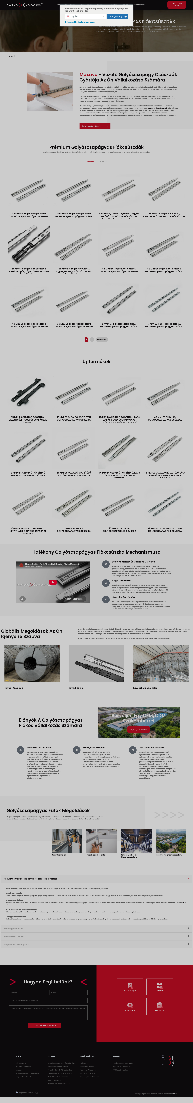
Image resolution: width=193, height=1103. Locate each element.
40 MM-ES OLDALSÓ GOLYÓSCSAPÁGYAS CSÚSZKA (165, 418)
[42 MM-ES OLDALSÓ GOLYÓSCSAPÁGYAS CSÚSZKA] (73, 503)
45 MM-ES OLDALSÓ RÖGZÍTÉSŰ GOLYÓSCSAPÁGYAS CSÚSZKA (73, 474)
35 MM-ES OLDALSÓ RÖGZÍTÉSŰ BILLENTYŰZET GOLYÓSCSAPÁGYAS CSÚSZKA (28, 420)
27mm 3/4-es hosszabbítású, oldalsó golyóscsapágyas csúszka (119, 325)
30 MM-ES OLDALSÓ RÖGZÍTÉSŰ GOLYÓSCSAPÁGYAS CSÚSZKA (74, 418)
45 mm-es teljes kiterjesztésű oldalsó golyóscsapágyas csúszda (119, 270)
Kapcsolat (159, 1010)
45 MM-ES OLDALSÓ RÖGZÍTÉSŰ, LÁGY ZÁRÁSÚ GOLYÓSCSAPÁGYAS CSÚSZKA (119, 475)
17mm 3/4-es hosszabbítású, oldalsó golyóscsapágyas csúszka (164, 325)
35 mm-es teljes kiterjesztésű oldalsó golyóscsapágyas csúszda (29, 215)
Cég (58, 5)
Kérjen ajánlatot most (138, 729)
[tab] (89, 162)
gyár (34, 895)
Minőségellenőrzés (13, 928)
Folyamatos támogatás (16, 944)
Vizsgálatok (130, 1010)
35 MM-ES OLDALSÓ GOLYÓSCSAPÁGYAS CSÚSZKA (119, 529)
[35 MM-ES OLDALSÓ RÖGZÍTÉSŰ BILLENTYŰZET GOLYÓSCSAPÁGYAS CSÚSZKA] (28, 392)
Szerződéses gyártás (15, 936)
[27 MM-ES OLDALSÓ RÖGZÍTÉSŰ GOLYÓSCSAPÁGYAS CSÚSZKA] (28, 448)
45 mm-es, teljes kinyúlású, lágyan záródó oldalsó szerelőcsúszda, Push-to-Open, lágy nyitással (119, 216)
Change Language (118, 16)
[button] (176, 5)
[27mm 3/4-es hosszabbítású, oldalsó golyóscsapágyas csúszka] (119, 299)
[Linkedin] (163, 1064)
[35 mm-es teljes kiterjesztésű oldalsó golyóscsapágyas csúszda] (29, 189)
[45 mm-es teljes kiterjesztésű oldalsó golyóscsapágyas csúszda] (119, 244)
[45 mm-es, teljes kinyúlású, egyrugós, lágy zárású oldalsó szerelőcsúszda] (74, 244)
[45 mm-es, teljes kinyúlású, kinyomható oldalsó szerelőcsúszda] (164, 189)
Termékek (160, 990)
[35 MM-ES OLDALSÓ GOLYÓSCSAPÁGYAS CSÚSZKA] (119, 503)
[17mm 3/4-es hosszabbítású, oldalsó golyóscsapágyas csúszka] (164, 299)
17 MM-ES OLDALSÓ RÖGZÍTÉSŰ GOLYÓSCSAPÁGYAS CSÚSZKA (165, 529)
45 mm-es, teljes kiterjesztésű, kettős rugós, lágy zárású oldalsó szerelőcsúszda (29, 271)
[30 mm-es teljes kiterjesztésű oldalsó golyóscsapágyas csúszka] (74, 189)
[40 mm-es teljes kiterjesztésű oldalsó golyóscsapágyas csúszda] (29, 299)
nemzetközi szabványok (157, 108)
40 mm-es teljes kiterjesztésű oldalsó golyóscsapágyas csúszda (29, 325)
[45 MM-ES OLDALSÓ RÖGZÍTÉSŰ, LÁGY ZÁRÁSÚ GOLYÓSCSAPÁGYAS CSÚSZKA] (119, 448)
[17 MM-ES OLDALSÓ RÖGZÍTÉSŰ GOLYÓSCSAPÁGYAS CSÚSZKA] (165, 503)
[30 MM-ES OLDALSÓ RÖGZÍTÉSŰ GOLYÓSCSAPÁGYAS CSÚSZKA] (73, 392)
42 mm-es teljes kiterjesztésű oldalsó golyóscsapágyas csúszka (164, 270)
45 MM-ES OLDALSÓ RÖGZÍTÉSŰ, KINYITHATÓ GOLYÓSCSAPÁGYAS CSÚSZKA (28, 531)
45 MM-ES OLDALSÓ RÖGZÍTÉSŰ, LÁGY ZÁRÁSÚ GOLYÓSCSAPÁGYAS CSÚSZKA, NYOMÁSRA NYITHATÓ (119, 420)
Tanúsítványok (130, 990)
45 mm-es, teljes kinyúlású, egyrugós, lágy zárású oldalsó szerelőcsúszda (73, 271)
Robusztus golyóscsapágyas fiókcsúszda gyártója (30, 878)
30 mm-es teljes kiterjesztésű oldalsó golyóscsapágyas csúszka (74, 215)
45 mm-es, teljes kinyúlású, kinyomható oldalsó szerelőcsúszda (164, 215)
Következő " (102, 339)
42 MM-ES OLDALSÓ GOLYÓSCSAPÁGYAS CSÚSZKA (74, 529)
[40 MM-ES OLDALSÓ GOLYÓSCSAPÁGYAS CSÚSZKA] (165, 392)
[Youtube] (163, 1057)
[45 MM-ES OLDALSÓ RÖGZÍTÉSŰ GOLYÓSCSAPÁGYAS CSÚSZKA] (73, 448)
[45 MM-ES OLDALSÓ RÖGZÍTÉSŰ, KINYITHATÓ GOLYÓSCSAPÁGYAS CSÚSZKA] (28, 503)
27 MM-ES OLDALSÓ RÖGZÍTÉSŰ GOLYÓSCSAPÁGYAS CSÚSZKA (28, 474)
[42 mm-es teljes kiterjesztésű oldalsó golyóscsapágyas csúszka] (164, 244)
